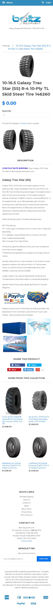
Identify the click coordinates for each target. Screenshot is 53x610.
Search (26, 506)
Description (25, 160)
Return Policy (27, 509)
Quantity (6, 111)
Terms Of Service (26, 515)
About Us (26, 500)
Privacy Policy (26, 512)
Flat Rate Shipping (26, 497)
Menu (9, 2)
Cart (48, 2)
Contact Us (24, 123)
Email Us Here (26, 541)
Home (6, 45)
